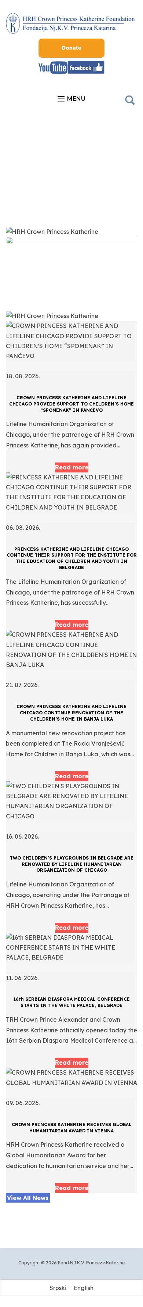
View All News (28, 1197)
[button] (71, 99)
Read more (71, 467)
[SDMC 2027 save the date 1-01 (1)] (72, 242)
